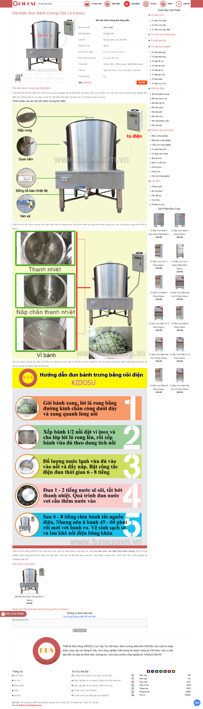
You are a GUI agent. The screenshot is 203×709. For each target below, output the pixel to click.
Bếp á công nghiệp (160, 136)
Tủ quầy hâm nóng (160, 154)
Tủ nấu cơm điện (159, 20)
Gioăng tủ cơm (158, 204)
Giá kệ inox (157, 167)
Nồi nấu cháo (157, 107)
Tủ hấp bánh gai (159, 52)
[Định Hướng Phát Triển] (46, 665)
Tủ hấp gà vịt (157, 70)
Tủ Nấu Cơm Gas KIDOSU (85, 690)
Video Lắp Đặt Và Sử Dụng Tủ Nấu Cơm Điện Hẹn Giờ (97, 680)
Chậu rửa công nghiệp (161, 145)
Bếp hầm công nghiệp (161, 140)
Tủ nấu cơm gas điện (161, 29)
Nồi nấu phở (157, 112)
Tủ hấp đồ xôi (157, 61)
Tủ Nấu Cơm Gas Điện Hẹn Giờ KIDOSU (91, 695)
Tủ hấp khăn (157, 79)
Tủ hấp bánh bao (159, 57)
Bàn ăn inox (157, 158)
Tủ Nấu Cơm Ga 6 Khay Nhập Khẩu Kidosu (180, 265)
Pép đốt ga (156, 195)
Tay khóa (156, 200)
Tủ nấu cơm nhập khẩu (163, 34)
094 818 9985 (15, 613)
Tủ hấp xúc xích (159, 83)
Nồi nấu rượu (157, 116)
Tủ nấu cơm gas (159, 25)
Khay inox (156, 171)
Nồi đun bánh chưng (160, 94)
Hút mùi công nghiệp (160, 176)
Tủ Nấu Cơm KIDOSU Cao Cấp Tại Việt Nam (92, 675)
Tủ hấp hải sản (158, 66)
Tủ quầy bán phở (159, 149)
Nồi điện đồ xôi (158, 103)
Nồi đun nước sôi (159, 98)
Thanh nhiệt (157, 186)
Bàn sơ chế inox (159, 163)
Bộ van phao (157, 191)
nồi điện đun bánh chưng (41, 93)
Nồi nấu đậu (157, 125)
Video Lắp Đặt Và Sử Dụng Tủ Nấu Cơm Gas (93, 685)
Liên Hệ (159, 237)
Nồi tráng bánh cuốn (160, 121)
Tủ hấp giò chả (158, 74)
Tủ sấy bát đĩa (158, 40)
